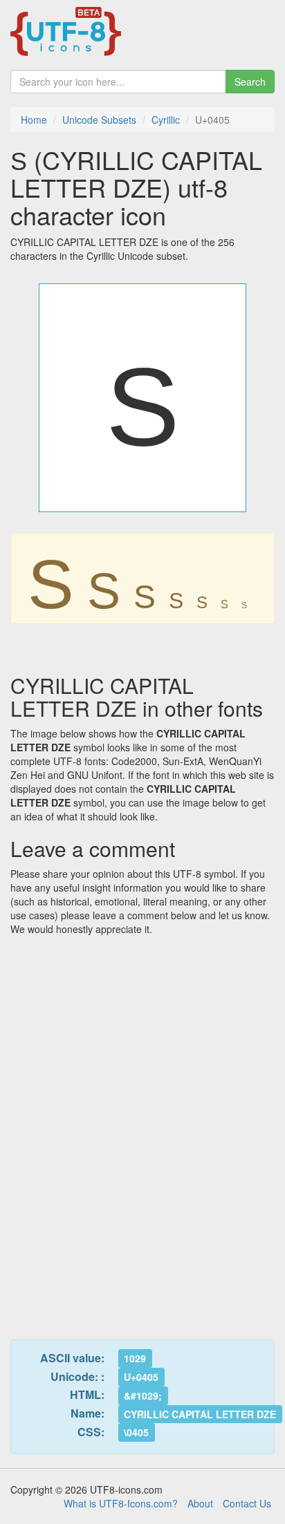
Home (34, 119)
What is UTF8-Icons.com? (121, 1503)
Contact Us (247, 1503)
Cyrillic (165, 119)
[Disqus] (142, 1129)
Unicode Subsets (99, 119)
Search (250, 81)
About (200, 1503)
